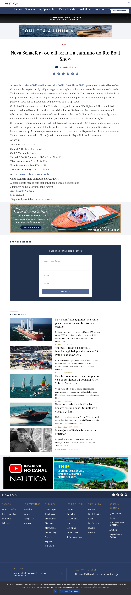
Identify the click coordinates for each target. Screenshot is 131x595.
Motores (27, 514)
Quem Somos (116, 513)
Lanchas (12, 514)
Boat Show (85, 9)
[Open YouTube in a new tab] (68, 73)
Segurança (29, 523)
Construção (50, 509)
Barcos (18, 9)
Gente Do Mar (61, 449)
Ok (55, 591)
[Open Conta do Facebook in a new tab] (54, 73)
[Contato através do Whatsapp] (113, 495)
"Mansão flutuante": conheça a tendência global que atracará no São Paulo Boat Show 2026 (77, 351)
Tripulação (50, 546)
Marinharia (50, 528)
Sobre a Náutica (114, 506)
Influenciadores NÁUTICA (117, 523)
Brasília (91, 528)
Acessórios (28, 509)
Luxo (69, 523)
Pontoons (6, 518)
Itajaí (90, 518)
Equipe (113, 518)
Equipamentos (47, 9)
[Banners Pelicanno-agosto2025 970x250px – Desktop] (65, 218)
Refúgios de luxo (74, 537)
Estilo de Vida (67, 9)
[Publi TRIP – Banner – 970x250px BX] (65, 473)
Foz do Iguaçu (94, 523)
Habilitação (50, 514)
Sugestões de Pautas (116, 535)
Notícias (99, 9)
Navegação (29, 518)
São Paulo (92, 509)
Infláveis (13, 509)
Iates (4, 509)
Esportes (71, 514)
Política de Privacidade (69, 591)
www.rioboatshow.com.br (34, 174)
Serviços (30, 9)
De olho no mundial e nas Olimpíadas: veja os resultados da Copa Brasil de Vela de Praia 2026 (77, 379)
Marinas (49, 523)
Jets (3, 514)
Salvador (92, 532)
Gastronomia (73, 518)
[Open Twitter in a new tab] (58, 73)
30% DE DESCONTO (73, 19)
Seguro (48, 541)
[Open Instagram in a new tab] (63, 73)
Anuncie (113, 530)
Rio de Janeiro (94, 514)
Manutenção (51, 518)
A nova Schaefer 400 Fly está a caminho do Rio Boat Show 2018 (47, 85)
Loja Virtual (17, 195)
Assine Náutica (119, 11)
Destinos (70, 509)
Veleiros (5, 523)
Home (65, 44)
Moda (69, 532)
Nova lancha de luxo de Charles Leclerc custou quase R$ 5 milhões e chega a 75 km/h (76, 408)
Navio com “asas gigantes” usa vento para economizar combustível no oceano (76, 323)
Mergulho (71, 528)
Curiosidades (61, 427)
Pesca (77, 532)
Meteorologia (51, 532)
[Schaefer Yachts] (65, 31)
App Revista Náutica (22, 191)
